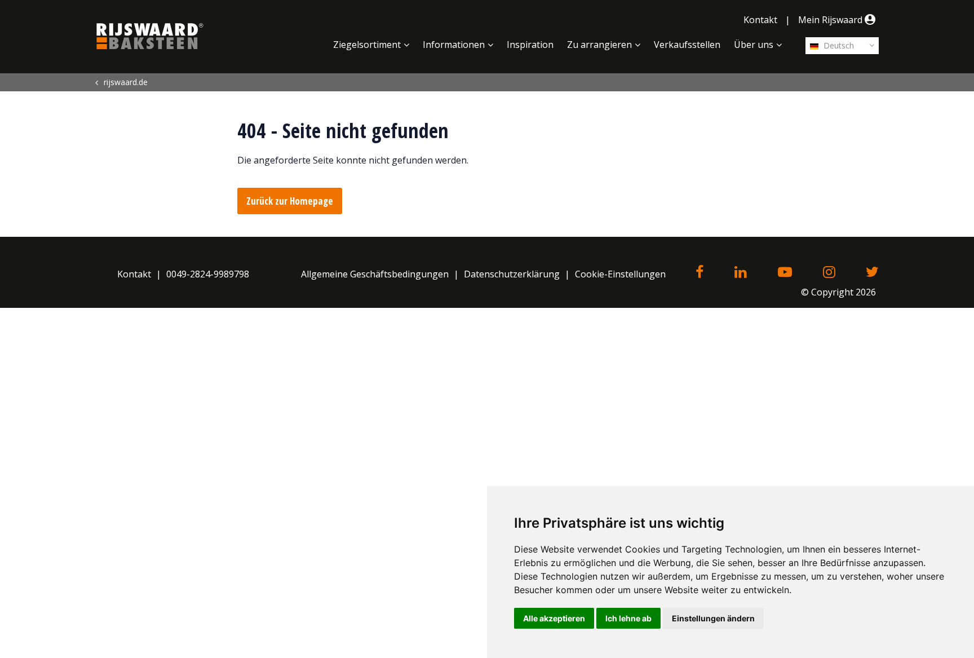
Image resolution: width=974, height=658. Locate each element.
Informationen (454, 44)
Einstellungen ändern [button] (713, 618)
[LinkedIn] (740, 273)
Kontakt (760, 20)
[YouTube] (785, 273)
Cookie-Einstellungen (620, 274)
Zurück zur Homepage (289, 201)
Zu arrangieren (599, 44)
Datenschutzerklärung (512, 274)
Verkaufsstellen (687, 44)
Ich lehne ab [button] (628, 618)
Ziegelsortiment (367, 44)
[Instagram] (829, 273)
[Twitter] (872, 273)
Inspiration (530, 44)
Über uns (753, 44)
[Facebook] (699, 273)
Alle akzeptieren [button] (554, 618)
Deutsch (837, 45)
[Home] (150, 36)
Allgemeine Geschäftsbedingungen (375, 274)
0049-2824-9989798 (207, 274)
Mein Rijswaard (831, 20)
